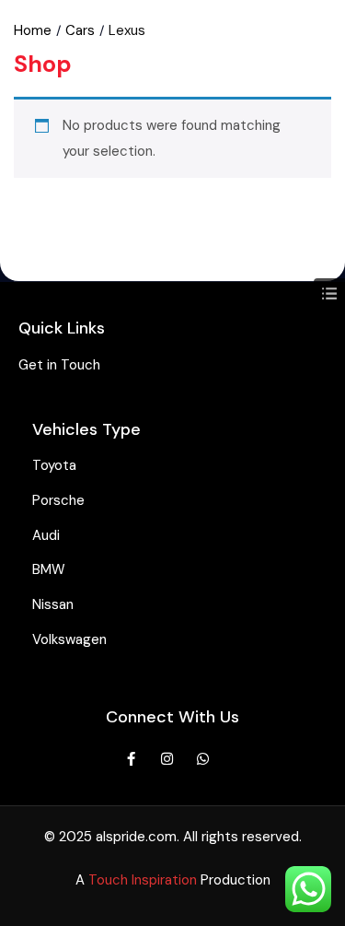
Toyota (54, 465)
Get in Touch (59, 365)
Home (33, 30)
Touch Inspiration (142, 880)
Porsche (58, 500)
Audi (46, 535)
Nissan (53, 604)
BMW (48, 569)
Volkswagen (69, 639)
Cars (80, 30)
